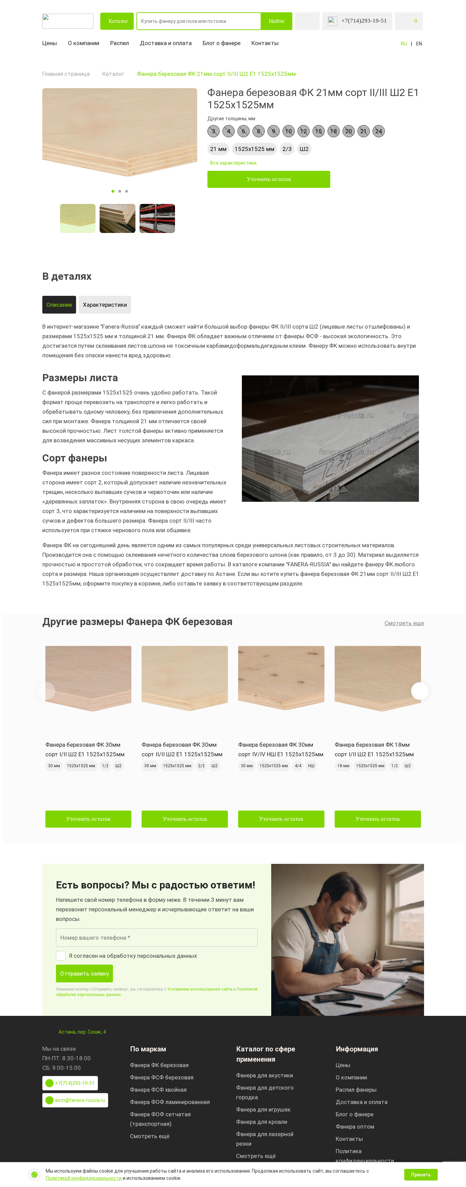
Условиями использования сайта (199, 989)
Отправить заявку (84, 973)
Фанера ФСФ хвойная (158, 1089)
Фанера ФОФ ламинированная (170, 1102)
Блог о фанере (222, 43)
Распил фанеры (356, 1089)
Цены (49, 43)
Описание (59, 304)
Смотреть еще (404, 623)
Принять (421, 1174)
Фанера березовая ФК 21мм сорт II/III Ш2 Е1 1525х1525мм (216, 73)
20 (348, 131)
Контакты (265, 43)
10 (288, 131)
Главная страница (66, 73)
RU (404, 43)
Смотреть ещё (150, 1136)
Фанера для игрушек (263, 1109)
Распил (119, 43)
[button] (420, 691)
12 (303, 131)
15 (318, 131)
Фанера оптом (355, 1126)
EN (419, 43)
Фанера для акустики (264, 1075)
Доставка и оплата (166, 43)
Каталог (118, 21)
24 (378, 131)
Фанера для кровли (261, 1121)
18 (333, 131)
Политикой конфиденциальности (84, 1178)
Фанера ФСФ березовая (161, 1077)
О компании (83, 43)
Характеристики (105, 304)
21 (363, 131)
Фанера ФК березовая (159, 1065)
